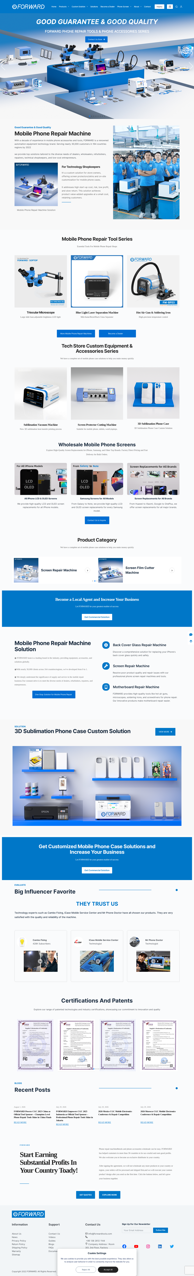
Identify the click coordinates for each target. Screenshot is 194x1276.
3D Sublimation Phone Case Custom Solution (73, 731)
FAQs (51, 1247)
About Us (16, 1233)
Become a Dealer (108, 6)
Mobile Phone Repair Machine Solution (53, 646)
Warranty (16, 1251)
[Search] (177, 7)
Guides (52, 1240)
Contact (147, 6)
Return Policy (18, 1244)
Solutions (94, 6)
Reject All (86, 1269)
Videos (52, 1237)
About (136, 6)
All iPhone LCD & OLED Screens (40, 498)
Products (63, 6)
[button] (3, 66)
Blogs (51, 1244)
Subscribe (160, 1230)
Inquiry (159, 7)
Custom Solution (78, 6)
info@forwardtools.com (100, 1233)
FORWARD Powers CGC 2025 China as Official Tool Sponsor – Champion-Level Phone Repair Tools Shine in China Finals (32, 1114)
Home (53, 6)
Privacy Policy (19, 1240)
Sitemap (16, 1254)
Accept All (108, 1269)
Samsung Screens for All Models (97, 498)
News (14, 1237)
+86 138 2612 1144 (95, 1240)
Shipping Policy (19, 1247)
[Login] (181, 7)
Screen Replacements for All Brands (153, 498)
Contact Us (54, 1233)
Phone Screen (123, 6)
